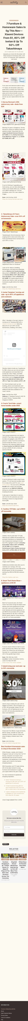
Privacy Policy (4, 1015)
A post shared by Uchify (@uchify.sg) (14, 363)
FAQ (2, 1019)
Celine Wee (20, 51)
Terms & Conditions (5, 1017)
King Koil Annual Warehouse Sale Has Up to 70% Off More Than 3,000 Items (14, 867)
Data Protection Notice (6, 1013)
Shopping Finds (14, 20)
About (2, 1011)
